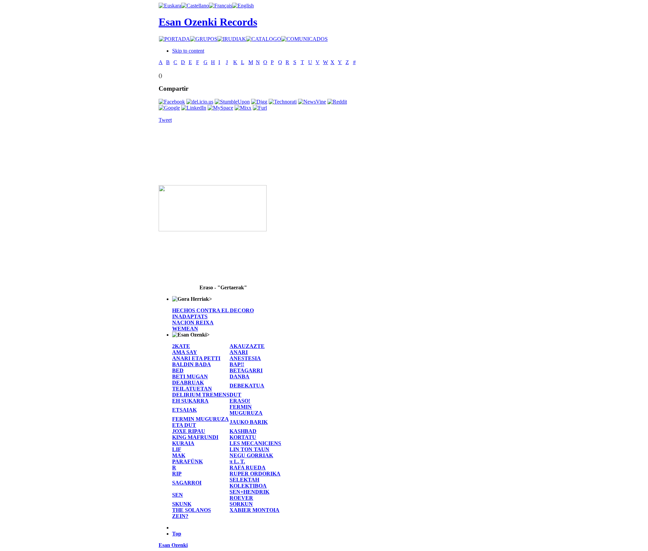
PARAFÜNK (187, 461)
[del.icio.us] (199, 102)
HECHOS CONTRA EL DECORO (213, 310)
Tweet (165, 120)
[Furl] (260, 108)
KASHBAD (243, 431)
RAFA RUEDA (248, 467)
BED (178, 370)
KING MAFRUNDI (195, 437)
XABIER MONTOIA (254, 510)
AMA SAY (184, 352)
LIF (176, 449)
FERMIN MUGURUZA (246, 410)
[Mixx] (243, 108)
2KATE (181, 346)
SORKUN (241, 504)
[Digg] (259, 102)
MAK (178, 455)
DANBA (239, 376)
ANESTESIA (245, 358)
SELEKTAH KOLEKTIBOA (248, 483)
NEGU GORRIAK (251, 455)
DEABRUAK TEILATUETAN (192, 386)
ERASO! (240, 401)
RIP (177, 473)
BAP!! (237, 364)
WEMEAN (185, 328)
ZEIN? (180, 516)
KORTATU (243, 437)
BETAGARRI (246, 370)
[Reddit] (337, 102)
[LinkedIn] (193, 108)
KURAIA (183, 443)
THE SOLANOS (191, 510)
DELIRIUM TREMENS (201, 395)
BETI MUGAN (190, 376)
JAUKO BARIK (249, 422)
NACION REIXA (193, 322)
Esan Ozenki (173, 545)
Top (176, 533)
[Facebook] (172, 102)
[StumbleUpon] (232, 102)
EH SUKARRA (190, 401)
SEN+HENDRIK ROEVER (249, 495)
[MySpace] (220, 108)
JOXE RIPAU (188, 431)
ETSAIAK (184, 410)
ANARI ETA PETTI (196, 358)
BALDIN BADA (191, 364)
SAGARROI (186, 483)
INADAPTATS (190, 316)
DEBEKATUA (247, 385)
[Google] (169, 108)
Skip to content (188, 51)
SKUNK (181, 504)
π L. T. (237, 461)
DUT (235, 395)
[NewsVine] (312, 102)
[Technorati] (283, 102)
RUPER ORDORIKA (255, 473)
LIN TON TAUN (249, 449)
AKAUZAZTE (247, 346)
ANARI (239, 352)
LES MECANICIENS (255, 443)
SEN (177, 495)
